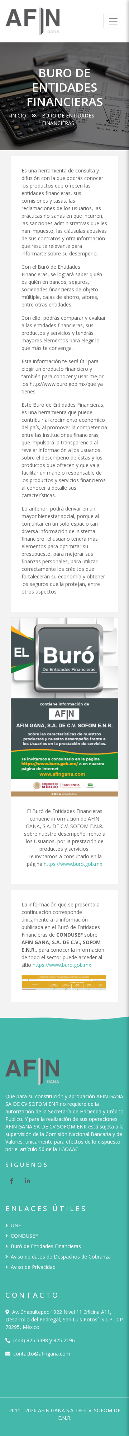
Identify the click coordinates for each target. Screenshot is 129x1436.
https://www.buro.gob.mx (73, 863)
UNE (16, 1225)
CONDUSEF (24, 1235)
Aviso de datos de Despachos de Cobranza (61, 1256)
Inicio (18, 115)
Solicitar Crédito (100, 1421)
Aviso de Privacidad (33, 1267)
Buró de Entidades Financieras (46, 1246)
